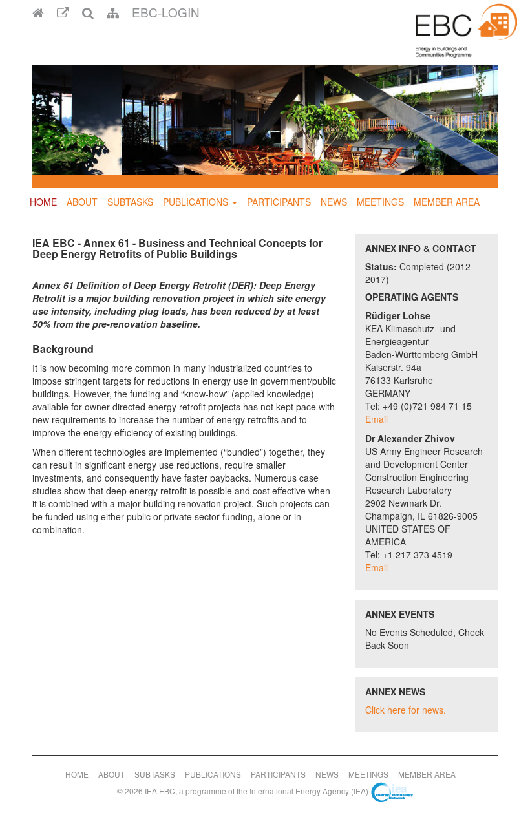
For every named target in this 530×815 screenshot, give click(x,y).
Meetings (380, 201)
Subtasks (130, 201)
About (82, 201)
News (334, 201)
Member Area (447, 201)
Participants (279, 201)
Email (376, 418)
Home (43, 201)
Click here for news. (405, 709)
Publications (195, 201)
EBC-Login (166, 12)
